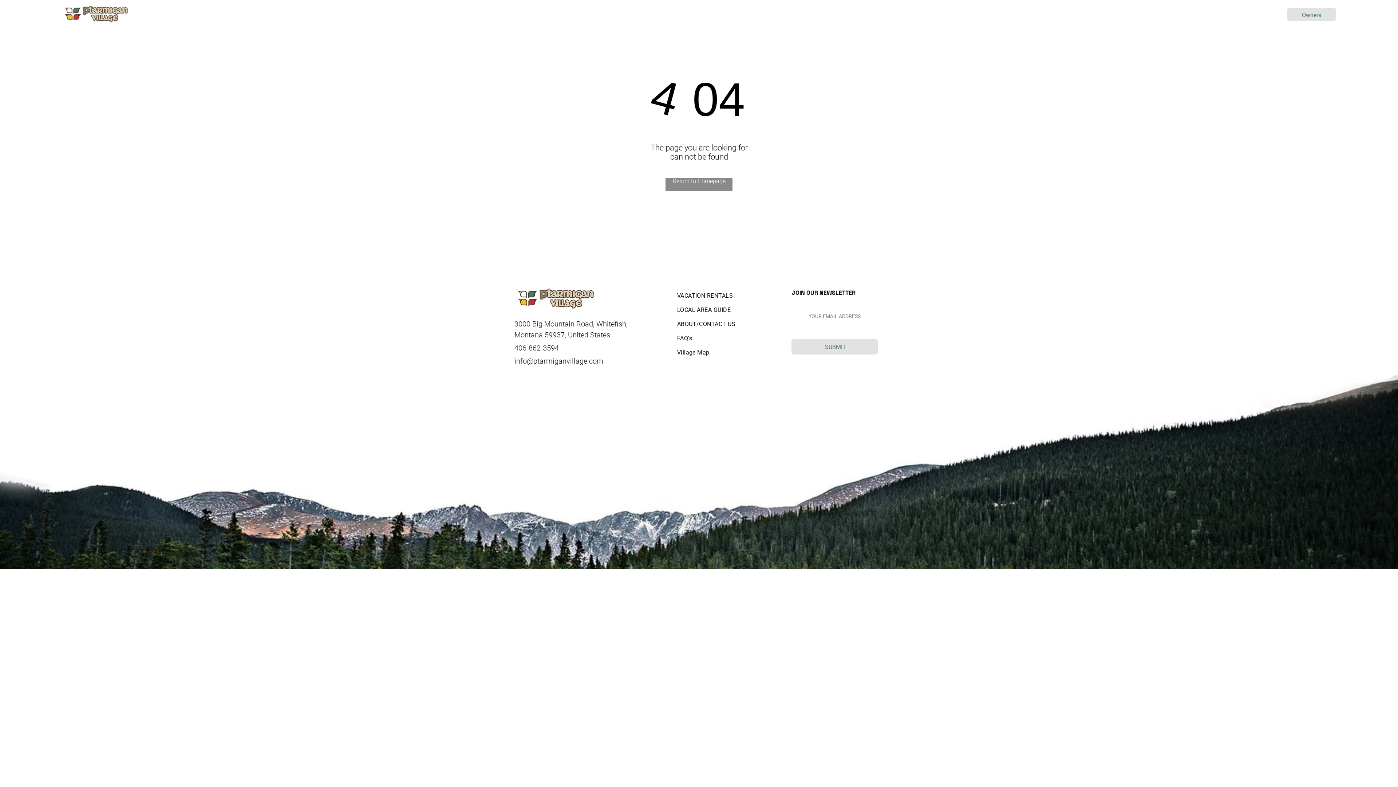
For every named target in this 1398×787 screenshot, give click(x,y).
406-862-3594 (536, 348)
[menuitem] (662, 14)
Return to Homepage (699, 181)
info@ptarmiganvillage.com (558, 361)
